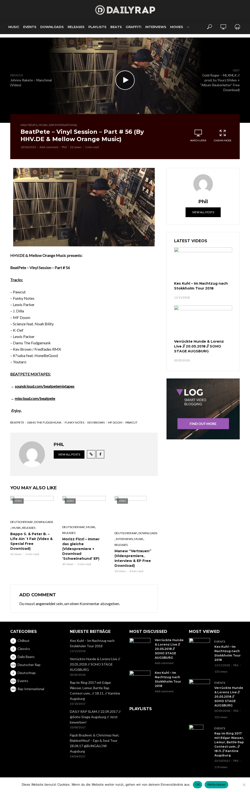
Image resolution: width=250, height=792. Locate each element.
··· (188, 27)
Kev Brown (96, 422)
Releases (76, 27)
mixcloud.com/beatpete (35, 398)
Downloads (52, 27)
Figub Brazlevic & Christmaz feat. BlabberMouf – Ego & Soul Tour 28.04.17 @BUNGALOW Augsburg (94, 743)
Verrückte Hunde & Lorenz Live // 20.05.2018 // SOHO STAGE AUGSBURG (199, 346)
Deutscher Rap (21, 522)
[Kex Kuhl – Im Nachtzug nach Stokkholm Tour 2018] (203, 263)
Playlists (97, 27)
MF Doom (115, 422)
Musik (43, 125)
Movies (176, 27)
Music (13, 27)
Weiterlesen (216, 784)
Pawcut (131, 422)
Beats (116, 27)
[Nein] (243, 784)
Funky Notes (74, 422)
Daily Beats (29, 125)
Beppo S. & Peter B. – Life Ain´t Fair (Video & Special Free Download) (31, 541)
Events (29, 27)
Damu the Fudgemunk (44, 422)
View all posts (69, 454)
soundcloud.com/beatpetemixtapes (44, 386)
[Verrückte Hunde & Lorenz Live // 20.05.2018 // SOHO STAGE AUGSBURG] (203, 321)
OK (197, 784)
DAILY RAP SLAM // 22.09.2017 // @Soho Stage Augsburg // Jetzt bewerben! (95, 716)
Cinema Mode (222, 140)
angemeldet (45, 603)
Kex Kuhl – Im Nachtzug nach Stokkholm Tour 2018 (201, 285)
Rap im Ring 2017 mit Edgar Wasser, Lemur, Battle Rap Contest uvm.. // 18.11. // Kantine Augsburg (95, 690)
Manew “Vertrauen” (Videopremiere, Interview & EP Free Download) (133, 558)
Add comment (49, 147)
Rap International (63, 125)
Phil (64, 147)
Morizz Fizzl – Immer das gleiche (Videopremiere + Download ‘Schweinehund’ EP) (81, 549)
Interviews (155, 27)
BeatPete (17, 422)
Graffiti (133, 27)
